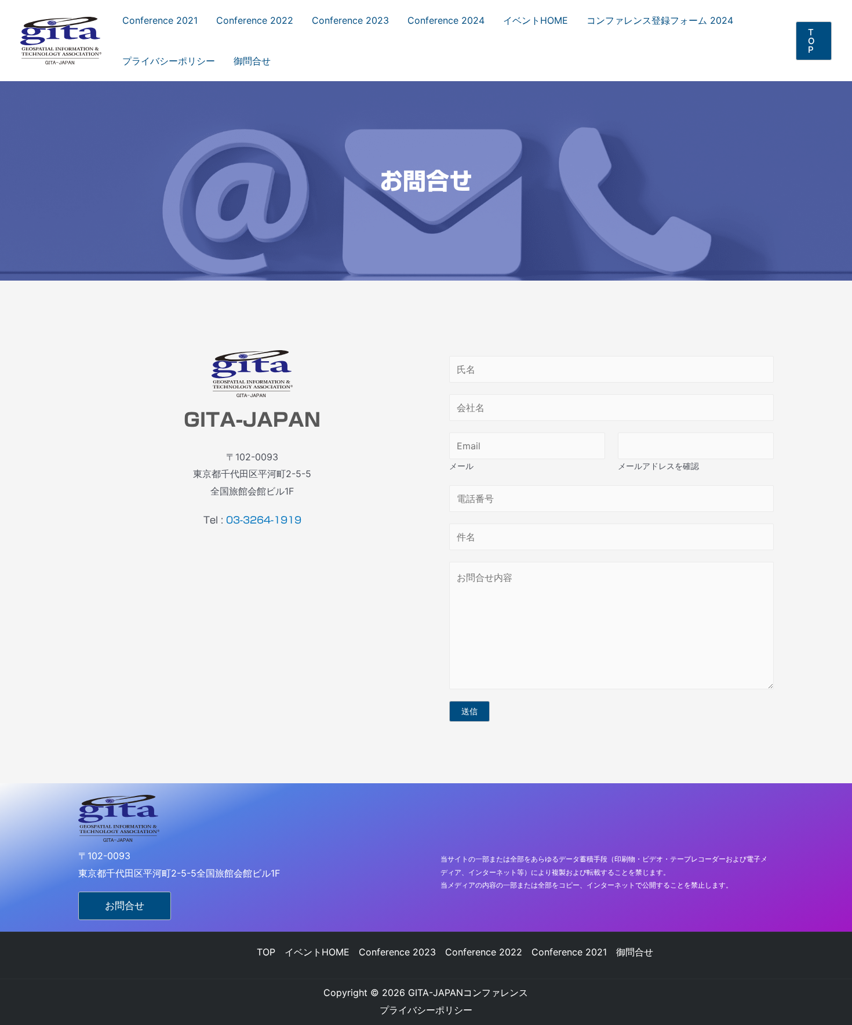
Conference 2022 (254, 20)
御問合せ (252, 61)
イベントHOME (535, 20)
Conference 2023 (350, 20)
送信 (469, 711)
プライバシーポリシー (168, 61)
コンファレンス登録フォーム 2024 (660, 20)
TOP (266, 952)
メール (461, 466)
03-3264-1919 (263, 520)
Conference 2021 (160, 20)
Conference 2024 (446, 20)
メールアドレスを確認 (658, 466)
